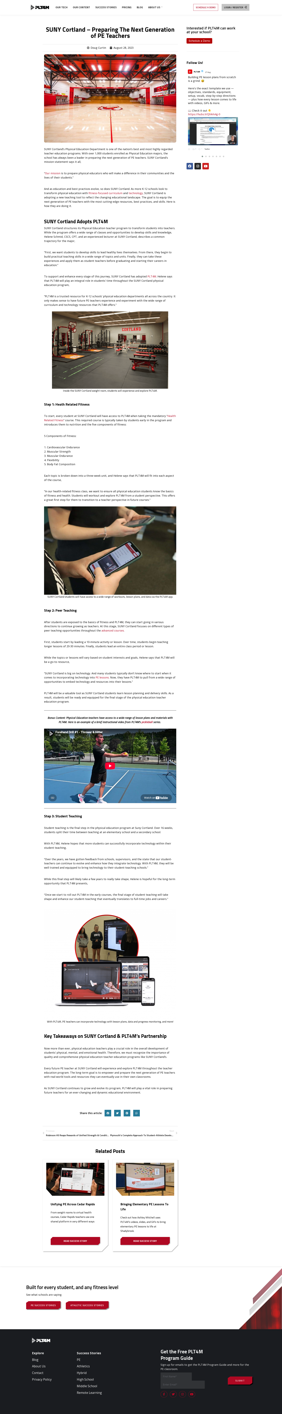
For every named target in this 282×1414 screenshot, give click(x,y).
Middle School (87, 1386)
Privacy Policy (42, 1379)
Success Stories (89, 1353)
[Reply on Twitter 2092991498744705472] (189, 149)
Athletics (83, 1366)
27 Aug (208, 72)
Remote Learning (89, 1393)
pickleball (147, 722)
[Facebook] (190, 166)
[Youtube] (205, 166)
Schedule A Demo (206, 7)
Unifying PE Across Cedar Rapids (73, 1204)
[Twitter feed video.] (213, 131)
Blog (35, 1360)
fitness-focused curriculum (105, 193)
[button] (108, 1113)
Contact (37, 1373)
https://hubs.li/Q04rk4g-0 (204, 114)
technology (136, 193)
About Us (39, 1366)
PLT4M (151, 276)
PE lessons (102, 677)
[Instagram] (197, 166)
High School (85, 1379)
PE (78, 1360)
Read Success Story (75, 1241)
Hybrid (82, 1373)
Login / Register (233, 7)
